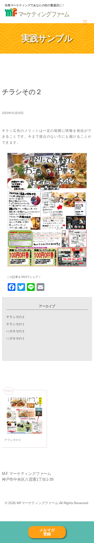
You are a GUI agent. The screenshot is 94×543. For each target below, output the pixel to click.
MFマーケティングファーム (37, 503)
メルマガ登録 (46, 532)
